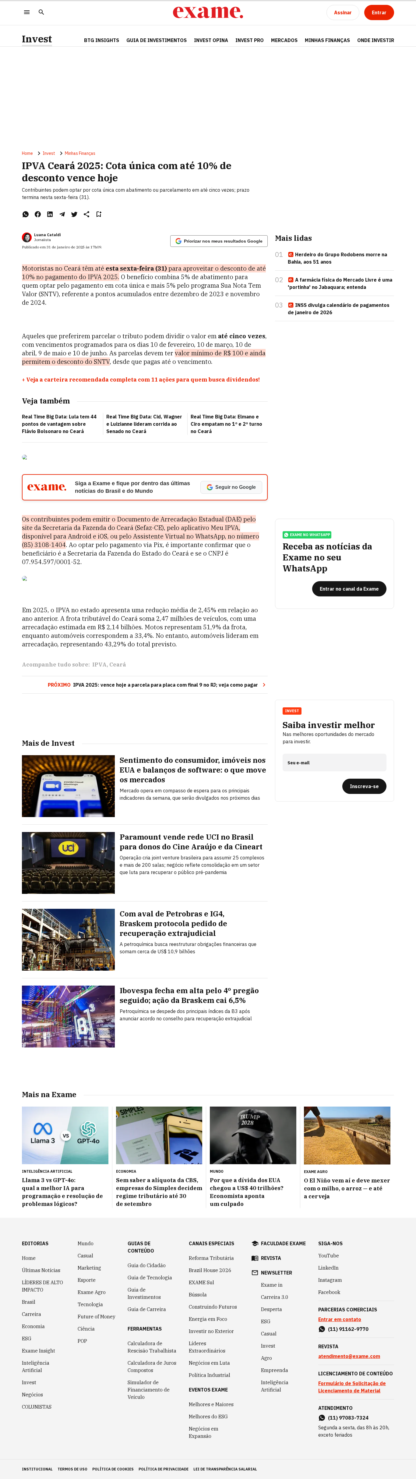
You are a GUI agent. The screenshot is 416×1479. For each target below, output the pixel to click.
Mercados (284, 40)
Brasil (28, 1302)
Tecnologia (90, 1304)
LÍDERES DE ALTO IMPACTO (42, 1286)
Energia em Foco (208, 1319)
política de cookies (113, 1469)
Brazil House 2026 (210, 1270)
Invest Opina (211, 40)
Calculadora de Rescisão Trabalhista (152, 1347)
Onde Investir (375, 40)
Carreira (31, 1314)
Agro (266, 1358)
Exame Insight (38, 1351)
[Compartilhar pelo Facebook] (37, 214)
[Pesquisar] (41, 12)
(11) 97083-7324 (348, 1418)
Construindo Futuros (213, 1307)
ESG (26, 1338)
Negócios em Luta (209, 1363)
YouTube (328, 1256)
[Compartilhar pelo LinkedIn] (50, 214)
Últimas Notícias (41, 1270)
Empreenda (274, 1370)
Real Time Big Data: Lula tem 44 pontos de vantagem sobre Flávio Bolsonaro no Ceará (59, 424)
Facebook (329, 1292)
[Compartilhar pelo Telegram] (62, 214)
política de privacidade (164, 1469)
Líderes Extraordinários (207, 1347)
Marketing (89, 1268)
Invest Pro (249, 40)
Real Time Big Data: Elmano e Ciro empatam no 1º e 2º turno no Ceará (226, 424)
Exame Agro (92, 1292)
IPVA (99, 664)
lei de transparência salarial (225, 1469)
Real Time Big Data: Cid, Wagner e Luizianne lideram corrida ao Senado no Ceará (144, 424)
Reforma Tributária (211, 1258)
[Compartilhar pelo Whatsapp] (25, 214)
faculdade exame (283, 1243)
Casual (85, 1256)
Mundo (85, 1243)
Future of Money (96, 1317)
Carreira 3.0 (274, 1297)
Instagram (330, 1280)
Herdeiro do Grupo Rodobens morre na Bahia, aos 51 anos (337, 258)
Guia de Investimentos (156, 40)
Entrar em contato (339, 1319)
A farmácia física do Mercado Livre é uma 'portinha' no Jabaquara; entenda (340, 283)
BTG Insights (101, 40)
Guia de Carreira (147, 1309)
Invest (37, 39)
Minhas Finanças (327, 40)
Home (27, 153)
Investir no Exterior (211, 1331)
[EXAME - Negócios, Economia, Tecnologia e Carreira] (208, 12)
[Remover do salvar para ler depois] (98, 214)
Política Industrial (209, 1375)
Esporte (87, 1280)
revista (271, 1258)
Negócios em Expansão (203, 1432)
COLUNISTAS (36, 1407)
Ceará (117, 664)
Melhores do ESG (208, 1416)
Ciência (86, 1329)
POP (82, 1341)
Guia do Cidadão (147, 1265)
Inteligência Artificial (35, 1366)
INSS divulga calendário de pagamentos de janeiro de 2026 (339, 308)
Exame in (272, 1285)
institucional (37, 1469)
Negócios (32, 1395)
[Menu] (27, 12)
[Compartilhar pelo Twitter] (74, 214)
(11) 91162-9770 (348, 1329)
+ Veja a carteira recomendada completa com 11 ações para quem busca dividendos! (141, 379)
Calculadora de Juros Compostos (152, 1366)
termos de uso (72, 1469)
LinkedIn (328, 1268)
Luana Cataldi (47, 235)
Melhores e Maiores (211, 1404)
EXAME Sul (201, 1282)
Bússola (198, 1295)
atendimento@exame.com (349, 1356)
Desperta (271, 1309)
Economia (33, 1326)
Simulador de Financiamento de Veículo (149, 1389)
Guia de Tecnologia (150, 1278)
